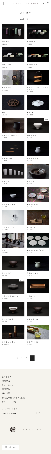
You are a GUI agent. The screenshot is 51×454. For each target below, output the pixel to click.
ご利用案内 (7, 377)
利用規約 (6, 389)
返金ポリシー (7, 393)
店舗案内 (6, 381)
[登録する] (38, 413)
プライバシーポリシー (10, 402)
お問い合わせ (7, 385)
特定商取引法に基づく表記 (13, 398)
